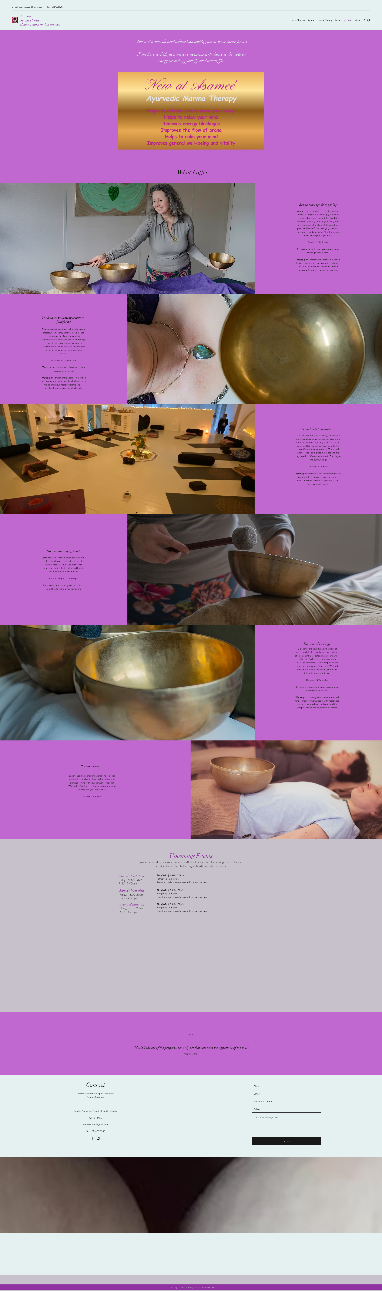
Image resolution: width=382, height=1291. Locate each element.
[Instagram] (368, 20)
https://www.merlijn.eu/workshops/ (190, 882)
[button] (191, 111)
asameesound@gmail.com (31, 7)
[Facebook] (364, 20)
